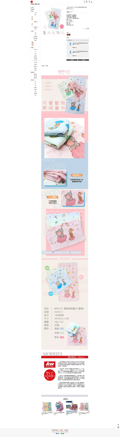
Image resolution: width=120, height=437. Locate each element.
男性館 (32, 11)
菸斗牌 (35, 62)
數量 (67, 37)
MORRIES (35, 49)
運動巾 (35, 87)
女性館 (32, 31)
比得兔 (35, 55)
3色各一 (68, 34)
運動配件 (35, 74)
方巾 (35, 85)
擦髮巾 (35, 89)
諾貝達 (35, 70)
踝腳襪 (33, 42)
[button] (63, 18)
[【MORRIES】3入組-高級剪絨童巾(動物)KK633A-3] (53, 18)
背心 (32, 16)
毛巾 (35, 83)
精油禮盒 (35, 93)
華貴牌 (35, 68)
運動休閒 (32, 72)
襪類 (35, 40)
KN (35, 51)
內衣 (35, 14)
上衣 (32, 23)
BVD (35, 53)
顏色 (67, 32)
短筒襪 (33, 43)
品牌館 (32, 47)
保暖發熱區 (35, 21)
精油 (35, 91)
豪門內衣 (35, 66)
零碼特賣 (32, 9)
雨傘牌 (35, 64)
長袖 (32, 19)
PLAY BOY (35, 60)
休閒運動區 (35, 27)
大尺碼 (32, 7)
